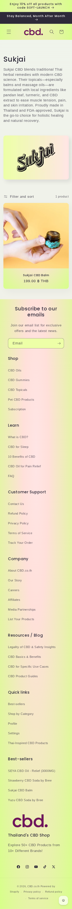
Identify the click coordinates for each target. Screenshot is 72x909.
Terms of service (38, 898)
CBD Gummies (19, 380)
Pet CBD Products (21, 399)
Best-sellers (16, 704)
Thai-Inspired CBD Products (28, 743)
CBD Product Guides (23, 676)
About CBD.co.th (20, 570)
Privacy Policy (18, 523)
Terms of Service (20, 533)
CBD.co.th (33, 886)
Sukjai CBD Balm (36, 275)
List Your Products (21, 619)
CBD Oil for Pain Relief (24, 466)
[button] (9, 32)
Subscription (17, 409)
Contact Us (16, 504)
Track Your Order (20, 542)
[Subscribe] (59, 343)
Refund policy (53, 891)
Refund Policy (18, 513)
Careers (14, 590)
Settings (14, 733)
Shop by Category (21, 713)
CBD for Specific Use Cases (28, 666)
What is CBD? (18, 437)
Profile (12, 723)
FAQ (11, 476)
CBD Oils (14, 370)
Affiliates (14, 599)
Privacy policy (32, 891)
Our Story (15, 580)
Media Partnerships (22, 609)
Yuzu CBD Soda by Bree (25, 800)
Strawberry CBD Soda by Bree (30, 780)
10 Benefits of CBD (21, 456)
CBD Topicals (17, 389)
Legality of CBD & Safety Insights (32, 647)
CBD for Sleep (18, 446)
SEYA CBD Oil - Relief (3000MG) (31, 771)
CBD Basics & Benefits (24, 656)
